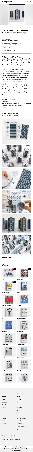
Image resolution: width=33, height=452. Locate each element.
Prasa (3, 399)
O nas (3, 394)
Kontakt (4, 407)
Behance (4, 423)
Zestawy (18, 410)
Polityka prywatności (21, 426)
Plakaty (18, 402)
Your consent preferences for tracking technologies (16, 449)
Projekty (4, 396)
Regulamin (19, 423)
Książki (18, 396)
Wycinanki (19, 399)
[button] (30, 1)
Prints (18, 405)
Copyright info (19, 421)
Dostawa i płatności (21, 418)
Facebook (4, 421)
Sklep (17, 394)
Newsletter (5, 402)
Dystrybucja (5, 405)
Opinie (18, 429)
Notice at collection (6, 447)
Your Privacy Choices (20, 447)
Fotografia (19, 407)
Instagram (4, 418)
